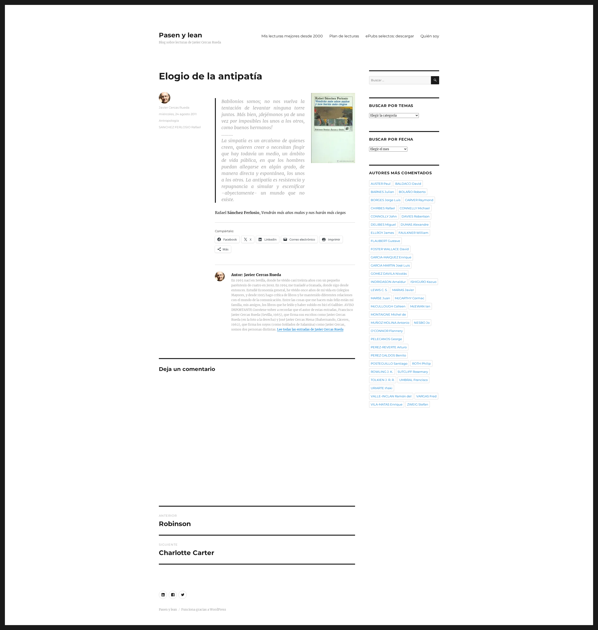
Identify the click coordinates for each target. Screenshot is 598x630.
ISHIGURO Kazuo (423, 282)
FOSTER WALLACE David (390, 249)
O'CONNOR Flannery (387, 331)
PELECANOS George (386, 339)
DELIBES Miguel (383, 224)
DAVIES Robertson (416, 216)
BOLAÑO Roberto (412, 192)
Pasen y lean (180, 35)
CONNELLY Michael (415, 208)
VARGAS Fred (426, 396)
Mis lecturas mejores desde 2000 (292, 36)
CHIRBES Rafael (383, 208)
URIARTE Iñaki (381, 388)
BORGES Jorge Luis (385, 200)
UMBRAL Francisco (413, 380)
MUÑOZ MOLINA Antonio (390, 322)
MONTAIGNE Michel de (388, 314)
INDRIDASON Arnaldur (388, 282)
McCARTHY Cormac (409, 298)
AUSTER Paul (381, 183)
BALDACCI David (408, 183)
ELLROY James (382, 233)
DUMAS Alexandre (415, 224)
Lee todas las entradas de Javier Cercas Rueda (310, 329)
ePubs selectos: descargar (390, 36)
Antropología (169, 120)
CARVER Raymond (419, 200)
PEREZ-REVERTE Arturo (389, 347)
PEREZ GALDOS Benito (388, 355)
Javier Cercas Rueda (174, 107)
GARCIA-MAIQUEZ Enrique (391, 257)
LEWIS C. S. (379, 290)
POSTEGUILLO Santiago (389, 363)
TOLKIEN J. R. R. (383, 380)
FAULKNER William (413, 233)
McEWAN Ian (420, 306)
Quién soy (429, 36)
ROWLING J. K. (382, 372)
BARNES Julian (382, 192)
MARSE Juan (380, 298)
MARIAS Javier (403, 290)
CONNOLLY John (384, 216)
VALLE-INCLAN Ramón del (391, 396)
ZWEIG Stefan (417, 404)
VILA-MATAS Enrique (386, 404)
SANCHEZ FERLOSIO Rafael (180, 127)
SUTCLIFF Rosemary (413, 372)
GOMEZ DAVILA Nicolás (389, 273)
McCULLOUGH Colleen (388, 306)
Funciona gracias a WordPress (203, 610)
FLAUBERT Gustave (385, 241)
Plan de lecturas (344, 36)
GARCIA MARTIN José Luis (390, 265)
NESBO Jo (422, 322)
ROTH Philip (421, 363)
